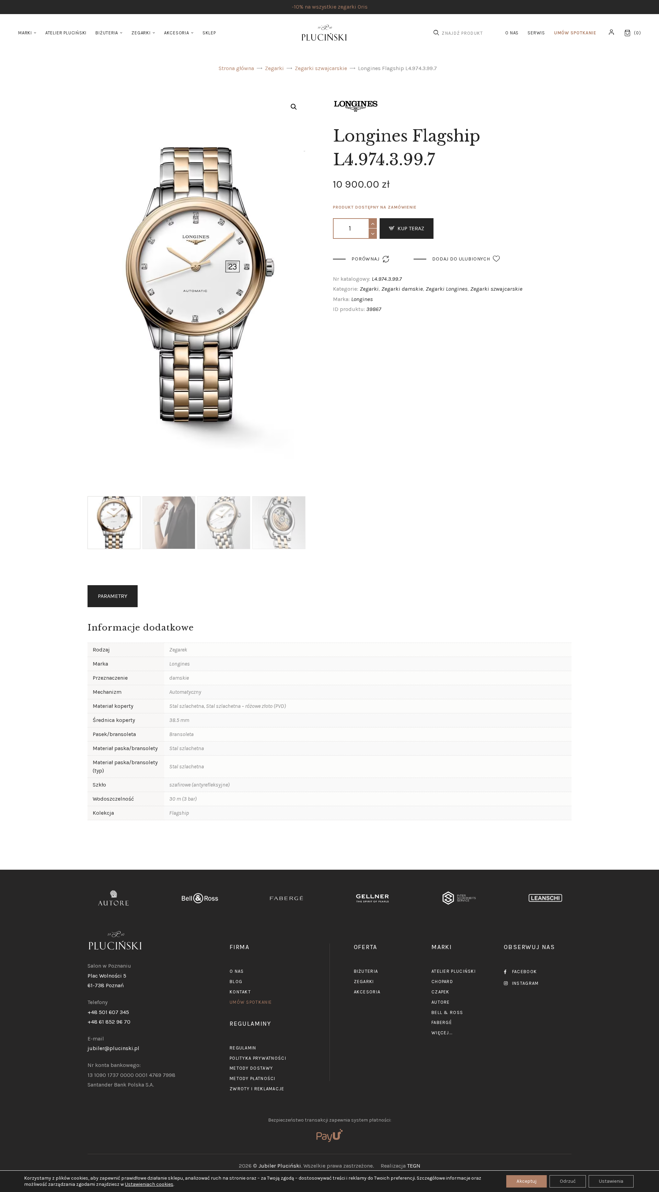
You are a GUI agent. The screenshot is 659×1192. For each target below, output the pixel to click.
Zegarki (274, 68)
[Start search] (436, 33)
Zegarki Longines (446, 288)
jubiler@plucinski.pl (113, 1048)
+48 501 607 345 (108, 1012)
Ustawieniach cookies (149, 1184)
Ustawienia (611, 1181)
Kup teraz (410, 228)
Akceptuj (526, 1181)
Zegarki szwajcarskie (321, 68)
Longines (362, 299)
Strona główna (236, 68)
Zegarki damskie (402, 288)
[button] (294, 107)
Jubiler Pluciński (279, 1165)
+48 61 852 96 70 (109, 1021)
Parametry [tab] (112, 596)
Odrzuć (568, 1181)
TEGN (413, 1165)
